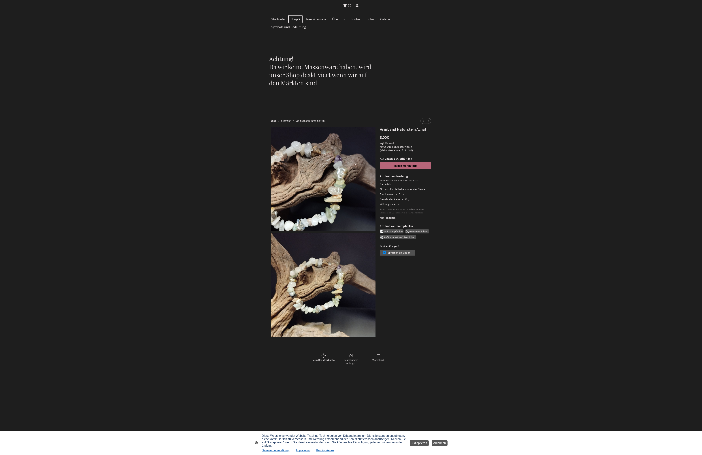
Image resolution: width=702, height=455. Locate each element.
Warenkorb (378, 360)
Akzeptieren (419, 443)
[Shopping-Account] (357, 5)
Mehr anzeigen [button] (388, 217)
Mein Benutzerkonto (324, 360)
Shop (274, 120)
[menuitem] (423, 121)
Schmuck (286, 120)
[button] (397, 253)
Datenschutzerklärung (276, 450)
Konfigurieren (325, 450)
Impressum (303, 450)
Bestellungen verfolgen (351, 361)
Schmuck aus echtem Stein (310, 120)
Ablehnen (439, 443)
